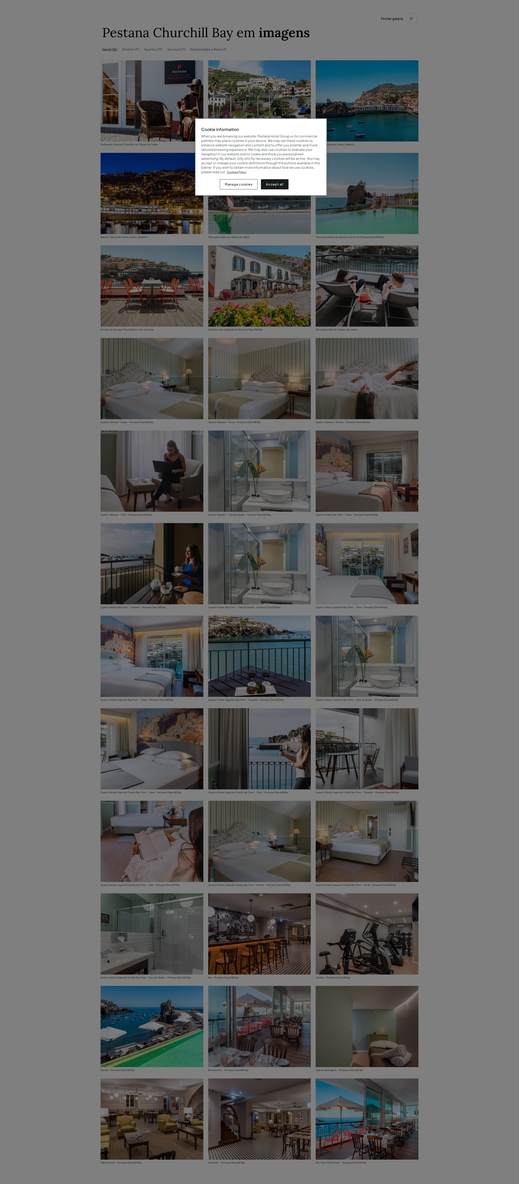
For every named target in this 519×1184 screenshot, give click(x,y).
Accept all (274, 184)
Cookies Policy (237, 172)
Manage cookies (239, 184)
